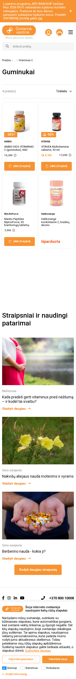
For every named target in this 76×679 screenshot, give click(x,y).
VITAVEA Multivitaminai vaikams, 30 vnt (55, 148)
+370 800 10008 (61, 598)
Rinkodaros (53, 668)
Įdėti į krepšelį (21, 166)
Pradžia (6, 60)
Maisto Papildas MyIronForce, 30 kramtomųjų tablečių (16, 222)
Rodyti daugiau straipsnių (38, 570)
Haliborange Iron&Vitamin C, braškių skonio (55, 222)
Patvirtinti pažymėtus (21, 659)
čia (40, 18)
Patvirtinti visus (58, 659)
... (15, 60)
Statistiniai (31, 668)
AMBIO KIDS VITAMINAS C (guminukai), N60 (19, 148)
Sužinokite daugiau (38, 651)
